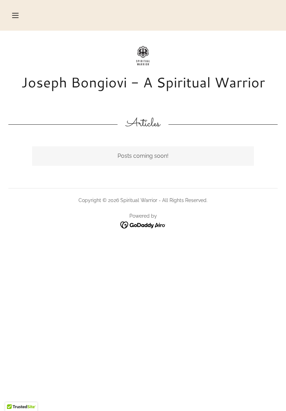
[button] (15, 15)
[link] (143, 56)
